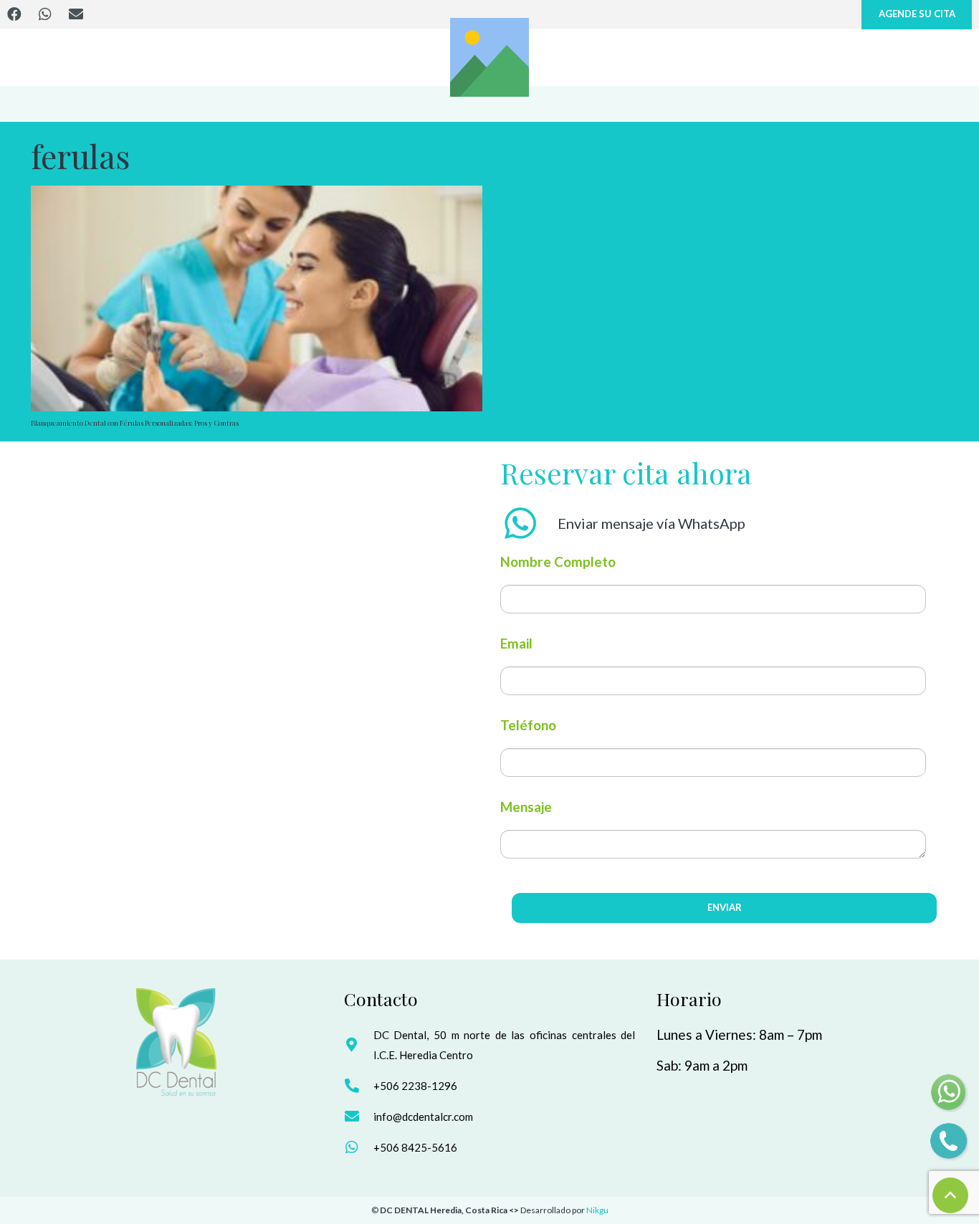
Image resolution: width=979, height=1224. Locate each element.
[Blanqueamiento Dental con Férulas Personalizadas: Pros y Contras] (256, 298)
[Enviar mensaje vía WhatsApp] (529, 523)
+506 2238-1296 (415, 1085)
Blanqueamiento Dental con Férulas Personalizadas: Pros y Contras (135, 423)
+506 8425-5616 (415, 1147)
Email (516, 643)
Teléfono (528, 725)
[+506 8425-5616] (358, 1147)
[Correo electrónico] (76, 14)
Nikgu (597, 1210)
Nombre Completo (558, 561)
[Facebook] (14, 14)
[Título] (489, 57)
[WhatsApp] (45, 14)
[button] (950, 1195)
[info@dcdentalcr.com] (358, 1116)
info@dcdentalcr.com (423, 1116)
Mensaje (526, 806)
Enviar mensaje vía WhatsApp (651, 523)
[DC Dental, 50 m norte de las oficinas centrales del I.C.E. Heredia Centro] (358, 1045)
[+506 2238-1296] (358, 1086)
